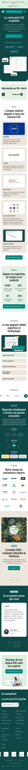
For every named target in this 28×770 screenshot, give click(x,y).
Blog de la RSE (5, 728)
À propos (18, 728)
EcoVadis (3, 711)
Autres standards (5, 723)
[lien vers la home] (3, 11)
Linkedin (3, 744)
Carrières (18, 734)
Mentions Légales (9, 760)
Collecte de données (21, 711)
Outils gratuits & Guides (5, 735)
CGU (16, 760)
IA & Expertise (19, 723)
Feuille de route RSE (6, 720)
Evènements (4, 739)
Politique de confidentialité (14, 763)
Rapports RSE (19, 717)
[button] (25, 11)
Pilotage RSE (19, 714)
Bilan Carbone (4, 714)
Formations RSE (20, 720)
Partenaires (19, 738)
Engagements (19, 731)
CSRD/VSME (4, 717)
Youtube (3, 748)
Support (21, 760)
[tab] (14, 355)
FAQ (2, 731)
